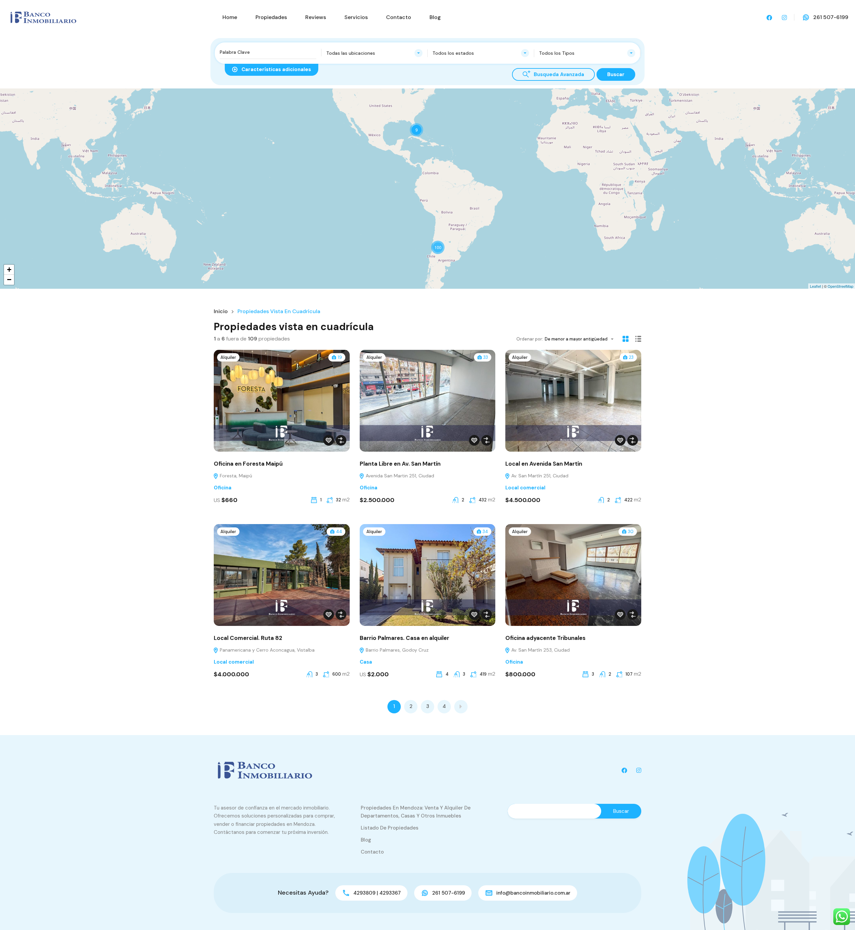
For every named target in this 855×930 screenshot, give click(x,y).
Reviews (315, 17)
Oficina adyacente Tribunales (545, 638)
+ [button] (9, 269)
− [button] (9, 279)
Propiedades (271, 17)
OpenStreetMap (840, 286)
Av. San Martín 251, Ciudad (539, 476)
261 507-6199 (830, 17)
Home (229, 17)
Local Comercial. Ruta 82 (248, 638)
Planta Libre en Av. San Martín (400, 463)
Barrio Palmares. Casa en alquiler (404, 638)
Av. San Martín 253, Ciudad (540, 650)
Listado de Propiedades (389, 828)
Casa (366, 662)
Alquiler (228, 357)
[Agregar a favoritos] (328, 440)
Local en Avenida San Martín (543, 463)
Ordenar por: (529, 339)
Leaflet (815, 286)
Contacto (398, 17)
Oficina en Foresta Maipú (248, 463)
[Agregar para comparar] (341, 440)
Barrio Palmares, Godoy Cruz (396, 650)
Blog (435, 17)
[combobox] (374, 53)
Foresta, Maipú (235, 476)
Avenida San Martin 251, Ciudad (399, 476)
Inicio (221, 311)
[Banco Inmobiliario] (43, 16)
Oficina (222, 487)
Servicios (356, 17)
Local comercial (525, 487)
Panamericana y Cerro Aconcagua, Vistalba (266, 650)
